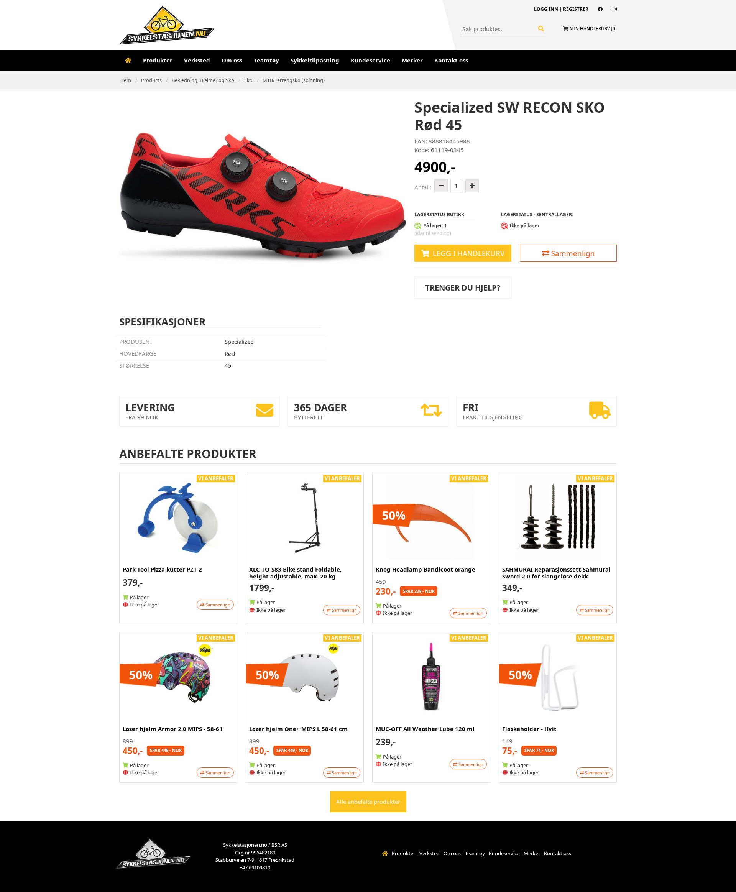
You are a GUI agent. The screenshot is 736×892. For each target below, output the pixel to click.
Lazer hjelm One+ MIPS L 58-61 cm (298, 729)
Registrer (575, 9)
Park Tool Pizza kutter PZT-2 (162, 569)
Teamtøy (266, 60)
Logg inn (546, 9)
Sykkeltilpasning (315, 60)
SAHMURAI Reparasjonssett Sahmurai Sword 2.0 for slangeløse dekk (556, 572)
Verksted (197, 60)
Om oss (232, 60)
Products (151, 80)
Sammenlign (572, 253)
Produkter (157, 60)
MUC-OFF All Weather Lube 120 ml (425, 729)
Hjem (125, 80)
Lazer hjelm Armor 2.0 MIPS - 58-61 (173, 729)
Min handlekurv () (593, 28)
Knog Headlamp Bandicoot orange (425, 569)
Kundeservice (370, 60)
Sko (248, 80)
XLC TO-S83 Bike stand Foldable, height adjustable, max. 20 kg (295, 572)
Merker (412, 60)
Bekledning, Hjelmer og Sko (203, 80)
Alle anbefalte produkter (368, 801)
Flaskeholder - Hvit (529, 729)
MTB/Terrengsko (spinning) (294, 80)
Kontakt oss (451, 60)
